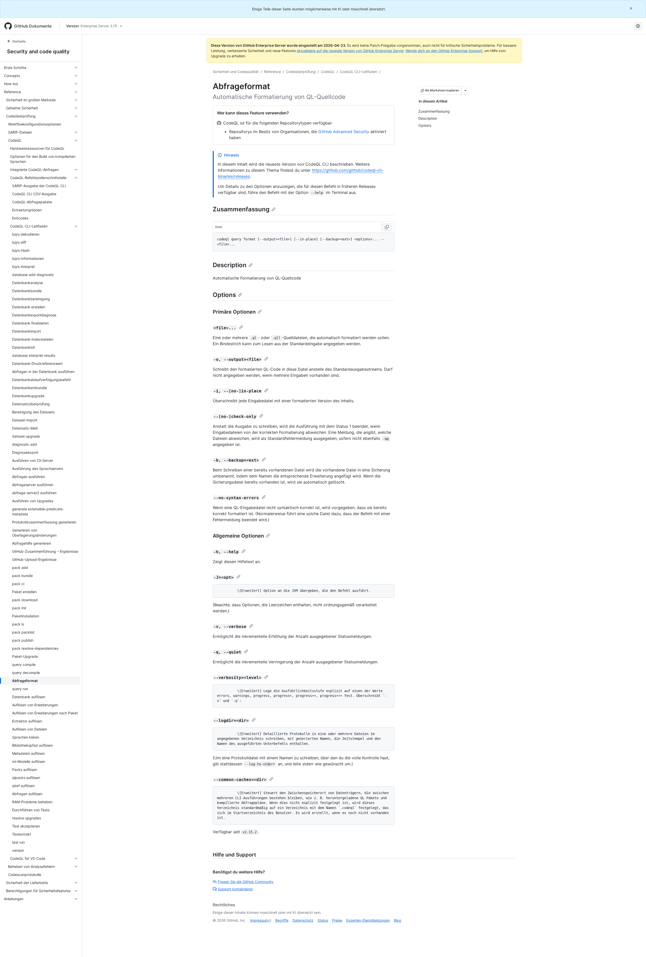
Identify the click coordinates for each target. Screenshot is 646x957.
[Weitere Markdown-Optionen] (465, 90)
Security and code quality (38, 51)
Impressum (259, 920)
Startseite (19, 41)
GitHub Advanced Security (343, 131)
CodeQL (328, 71)
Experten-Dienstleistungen (368, 920)
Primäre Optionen (234, 312)
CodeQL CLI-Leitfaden (358, 71)
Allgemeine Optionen (238, 536)
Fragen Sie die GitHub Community (246, 881)
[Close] (632, 8)
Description (230, 265)
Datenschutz (302, 920)
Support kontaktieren (235, 889)
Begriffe (281, 920)
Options (224, 294)
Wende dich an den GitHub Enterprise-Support (444, 50)
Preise (337, 920)
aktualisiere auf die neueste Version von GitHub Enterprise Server (350, 50)
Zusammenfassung (241, 209)
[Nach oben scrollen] (635, 946)
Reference (272, 71)
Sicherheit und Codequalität (236, 71)
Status (322, 920)
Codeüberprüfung (301, 71)
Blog (397, 920)
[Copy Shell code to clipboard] (387, 227)
